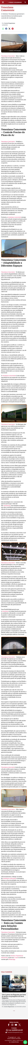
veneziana (5, 611)
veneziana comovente (14, 217)
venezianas (7, 505)
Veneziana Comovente (8, 56)
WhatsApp (12, 959)
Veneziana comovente (7, 767)
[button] (3, 2)
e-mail (16, 957)
